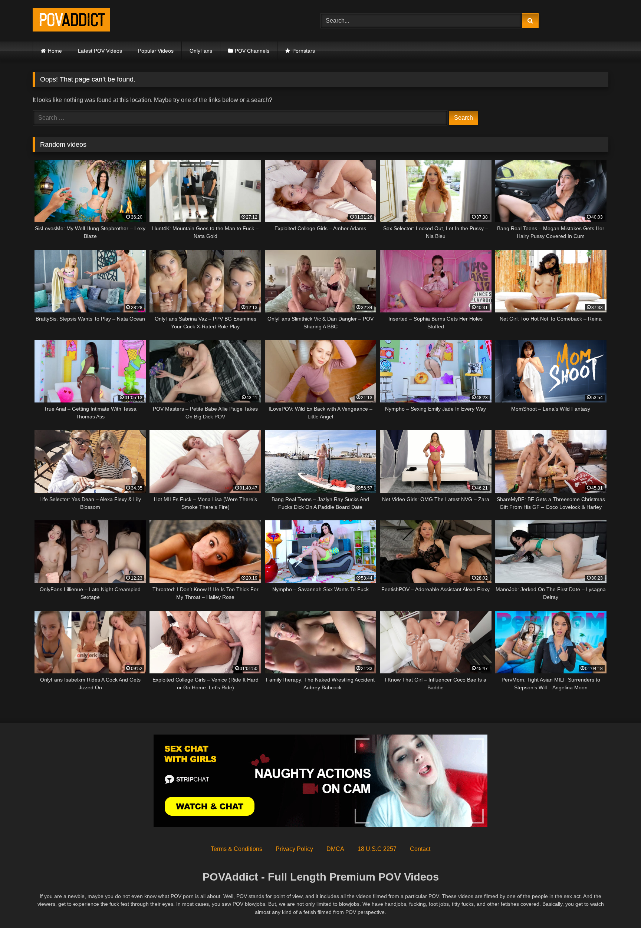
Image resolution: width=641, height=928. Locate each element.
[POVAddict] (71, 21)
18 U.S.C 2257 (377, 849)
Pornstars (303, 51)
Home (55, 51)
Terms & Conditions (236, 849)
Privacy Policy (294, 849)
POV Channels (252, 51)
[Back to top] (618, 906)
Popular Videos (156, 51)
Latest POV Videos (100, 51)
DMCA (335, 849)
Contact (420, 849)
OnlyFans (201, 51)
